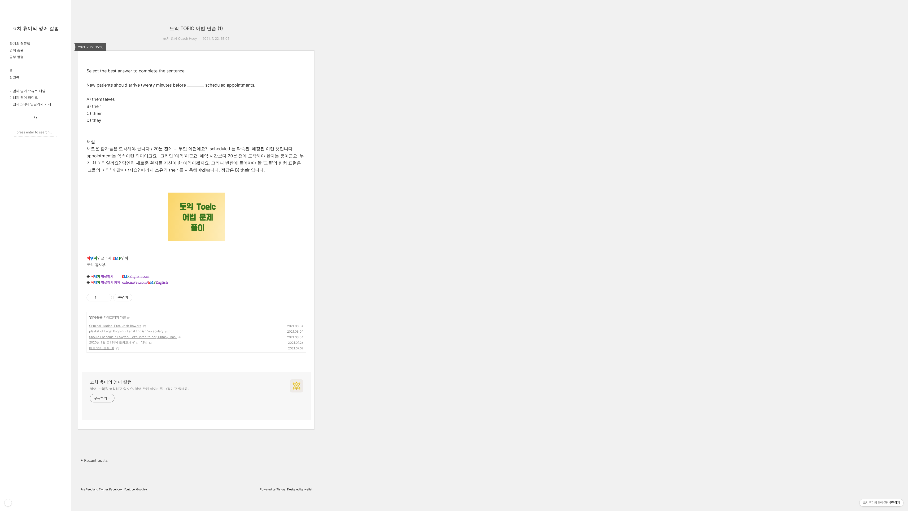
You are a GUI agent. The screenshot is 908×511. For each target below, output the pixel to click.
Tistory (281, 489)
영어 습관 (16, 50)
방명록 (14, 77)
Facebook (115, 489)
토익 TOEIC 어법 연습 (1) (196, 28)
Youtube (129, 489)
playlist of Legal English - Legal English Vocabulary (126, 331)
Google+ (142, 489)
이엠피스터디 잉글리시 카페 (30, 104)
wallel (308, 489)
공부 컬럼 (16, 57)
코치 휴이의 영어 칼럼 (35, 28)
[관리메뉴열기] (8, 502)
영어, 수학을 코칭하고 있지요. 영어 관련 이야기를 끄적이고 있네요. (139, 389)
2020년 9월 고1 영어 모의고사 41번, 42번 (118, 342)
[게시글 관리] (106, 297)
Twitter (103, 489)
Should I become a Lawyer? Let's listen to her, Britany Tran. (133, 337)
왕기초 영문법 (19, 43)
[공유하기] (101, 297)
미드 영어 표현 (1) (101, 348)
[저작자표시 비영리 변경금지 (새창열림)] (138, 298)
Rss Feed (86, 489)
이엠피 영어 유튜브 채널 (27, 91)
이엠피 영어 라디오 (23, 97)
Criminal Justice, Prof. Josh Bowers (115, 326)
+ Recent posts (94, 460)
